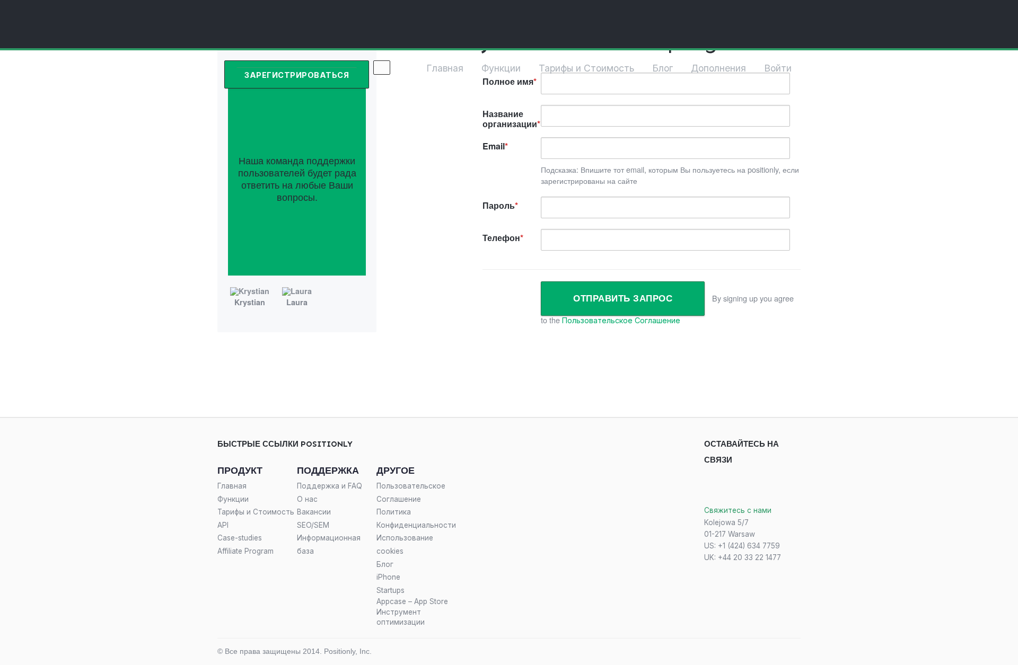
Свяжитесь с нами (737, 510)
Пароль (498, 205)
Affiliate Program (245, 551)
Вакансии (314, 512)
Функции (501, 68)
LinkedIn (783, 486)
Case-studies (239, 538)
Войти (778, 68)
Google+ (757, 486)
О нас (307, 499)
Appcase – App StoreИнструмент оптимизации (412, 611)
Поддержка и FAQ (329, 486)
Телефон (501, 238)
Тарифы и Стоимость (586, 68)
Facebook (708, 486)
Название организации (509, 119)
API (223, 525)
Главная (444, 68)
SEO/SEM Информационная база (329, 538)
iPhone (388, 577)
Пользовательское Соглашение (621, 320)
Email (493, 146)
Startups (390, 590)
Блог (662, 68)
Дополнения (718, 68)
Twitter (730, 486)
